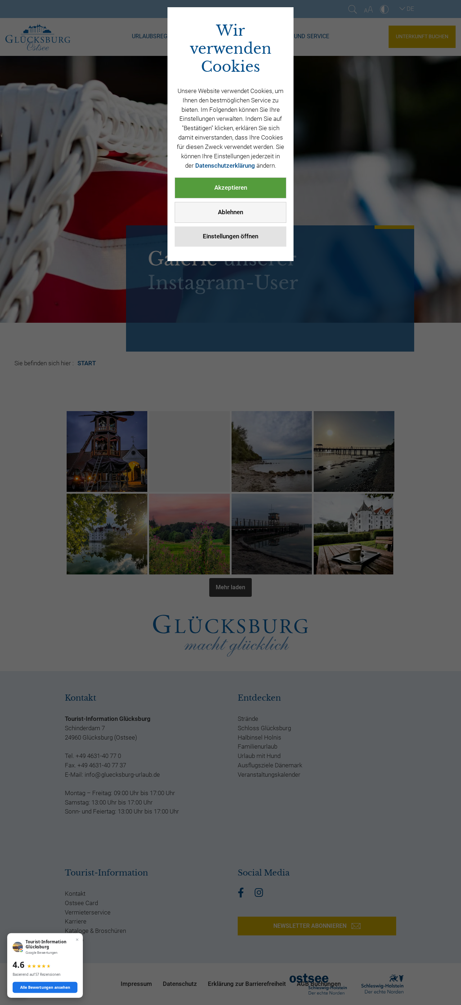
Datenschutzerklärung (225, 165)
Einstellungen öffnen (230, 236)
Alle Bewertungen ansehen (45, 987)
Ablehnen (230, 212)
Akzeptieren (230, 187)
